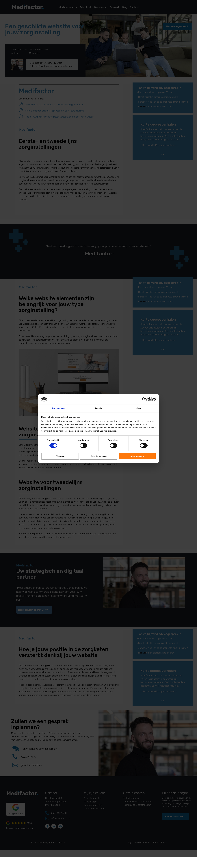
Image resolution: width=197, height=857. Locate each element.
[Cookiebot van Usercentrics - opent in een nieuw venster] (144, 399)
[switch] (83, 445)
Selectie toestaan (99, 456)
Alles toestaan (137, 456)
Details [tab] (98, 408)
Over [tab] (138, 408)
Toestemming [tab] (58, 408)
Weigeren (60, 456)
